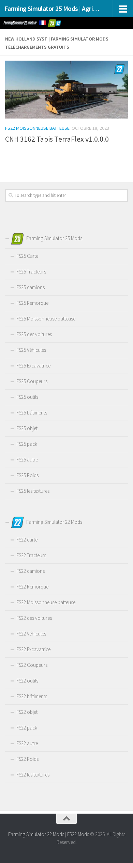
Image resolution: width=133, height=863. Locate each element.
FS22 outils (27, 680)
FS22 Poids (27, 759)
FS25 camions (30, 287)
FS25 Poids (27, 475)
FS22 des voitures (34, 618)
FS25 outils (27, 397)
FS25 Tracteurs (31, 271)
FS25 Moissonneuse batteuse (45, 318)
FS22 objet (27, 712)
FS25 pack (26, 444)
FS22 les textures (32, 774)
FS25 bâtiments (31, 412)
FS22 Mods (78, 834)
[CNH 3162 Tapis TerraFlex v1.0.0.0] (66, 90)
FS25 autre (27, 459)
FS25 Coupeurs (31, 381)
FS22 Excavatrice (33, 649)
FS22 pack (26, 727)
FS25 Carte (27, 256)
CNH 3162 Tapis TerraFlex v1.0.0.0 (57, 139)
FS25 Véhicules (31, 350)
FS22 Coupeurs (31, 665)
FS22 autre (27, 743)
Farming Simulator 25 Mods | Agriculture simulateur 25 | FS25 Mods (52, 8)
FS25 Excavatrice (33, 365)
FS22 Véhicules (31, 633)
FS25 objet (27, 428)
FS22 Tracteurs (31, 555)
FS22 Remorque (32, 586)
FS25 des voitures (34, 334)
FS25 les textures (32, 491)
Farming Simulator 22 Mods (36, 834)
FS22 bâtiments (31, 696)
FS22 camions (30, 571)
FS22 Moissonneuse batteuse (37, 128)
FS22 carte (27, 539)
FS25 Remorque (32, 303)
